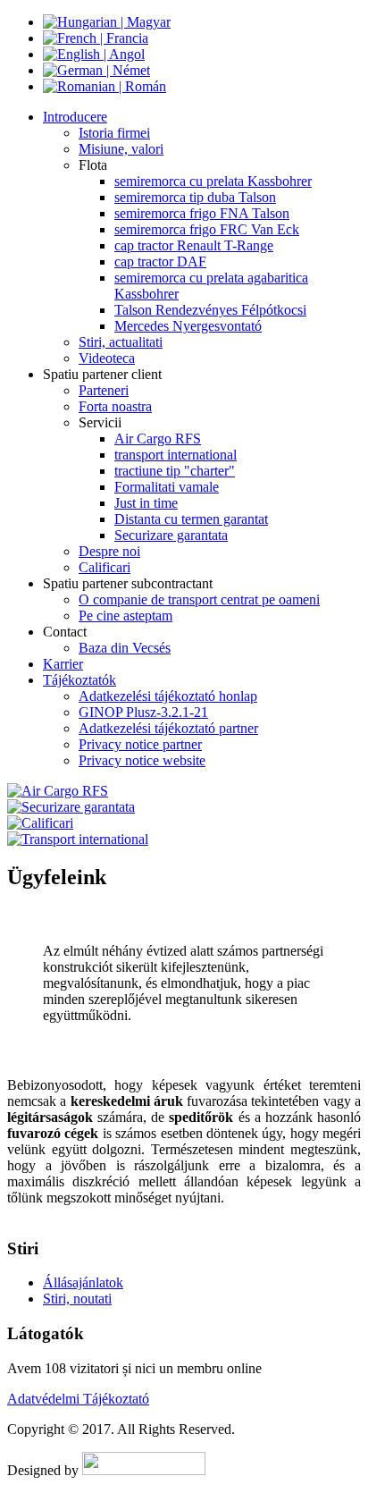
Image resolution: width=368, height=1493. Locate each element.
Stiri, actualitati (121, 342)
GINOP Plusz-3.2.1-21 (143, 712)
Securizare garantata (171, 535)
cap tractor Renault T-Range (193, 245)
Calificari (104, 567)
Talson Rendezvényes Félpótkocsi (210, 309)
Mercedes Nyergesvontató (188, 325)
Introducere (75, 116)
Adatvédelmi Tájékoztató (78, 1398)
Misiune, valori (121, 148)
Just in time (146, 502)
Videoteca (107, 358)
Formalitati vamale (166, 486)
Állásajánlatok (83, 1282)
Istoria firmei (114, 132)
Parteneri (104, 390)
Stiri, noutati (77, 1298)
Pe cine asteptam (125, 615)
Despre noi (109, 551)
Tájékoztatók (79, 679)
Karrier (63, 663)
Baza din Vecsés (125, 647)
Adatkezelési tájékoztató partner (168, 728)
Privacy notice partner (140, 744)
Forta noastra (115, 406)
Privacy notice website (142, 760)
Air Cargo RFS (157, 438)
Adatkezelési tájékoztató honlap (168, 696)
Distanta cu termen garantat (191, 519)
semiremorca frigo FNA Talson (201, 213)
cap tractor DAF (160, 261)
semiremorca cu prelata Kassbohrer (213, 181)
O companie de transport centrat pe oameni (199, 599)
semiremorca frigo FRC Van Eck (206, 229)
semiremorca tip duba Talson (195, 197)
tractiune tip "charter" (174, 470)
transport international (175, 454)
